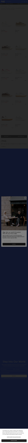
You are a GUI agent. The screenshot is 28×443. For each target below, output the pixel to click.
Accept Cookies (14, 440)
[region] (14, 436)
